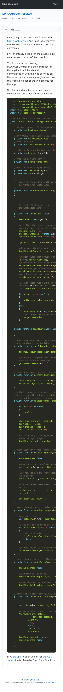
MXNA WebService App (20, 40)
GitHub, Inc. (50, 682)
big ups (17, 656)
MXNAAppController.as (17, 13)
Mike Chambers (10, 4)
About (55, 4)
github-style (35, 680)
